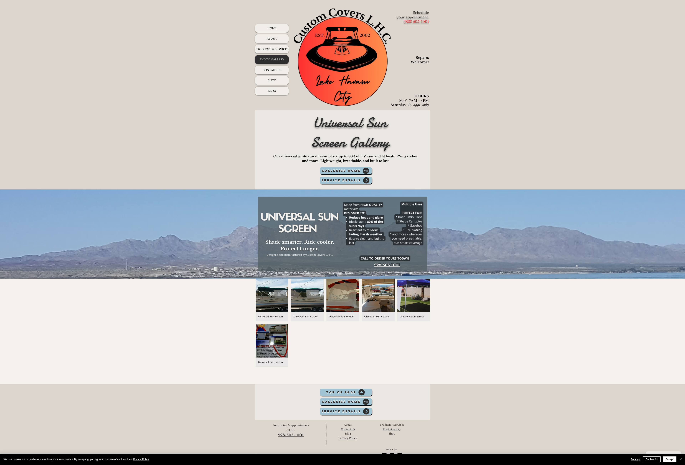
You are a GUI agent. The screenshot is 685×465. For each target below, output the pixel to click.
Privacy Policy (141, 459)
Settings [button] (635, 459)
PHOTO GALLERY (272, 59)
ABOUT (272, 38)
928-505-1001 (387, 265)
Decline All (652, 459)
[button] (272, 300)
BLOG (272, 91)
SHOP (272, 80)
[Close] (681, 459)
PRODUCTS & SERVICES (271, 49)
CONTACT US (272, 70)
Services (398, 424)
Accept (669, 459)
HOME (271, 28)
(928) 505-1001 (416, 22)
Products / (386, 424)
